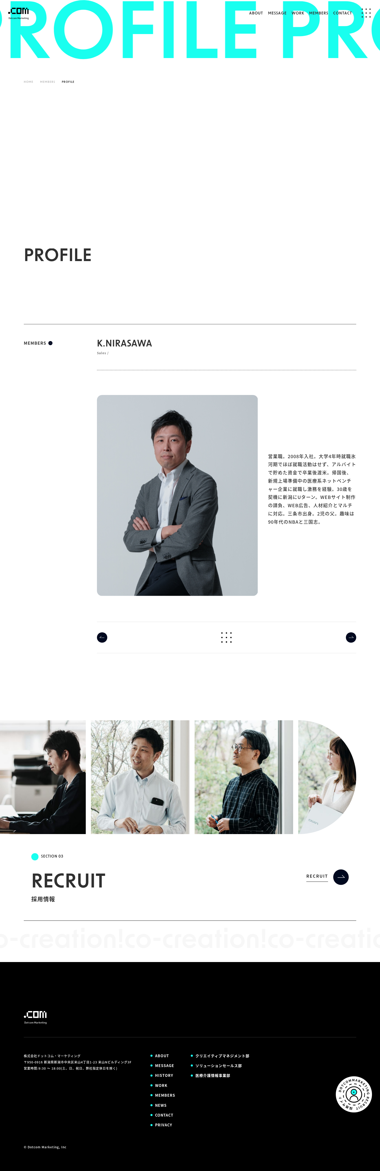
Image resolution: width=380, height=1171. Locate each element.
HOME (28, 82)
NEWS (161, 1105)
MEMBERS (318, 13)
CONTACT (342, 13)
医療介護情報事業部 (212, 1075)
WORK (298, 13)
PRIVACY (163, 1124)
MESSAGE (277, 13)
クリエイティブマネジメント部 (222, 1055)
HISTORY (164, 1075)
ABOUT (256, 13)
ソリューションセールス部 (218, 1065)
